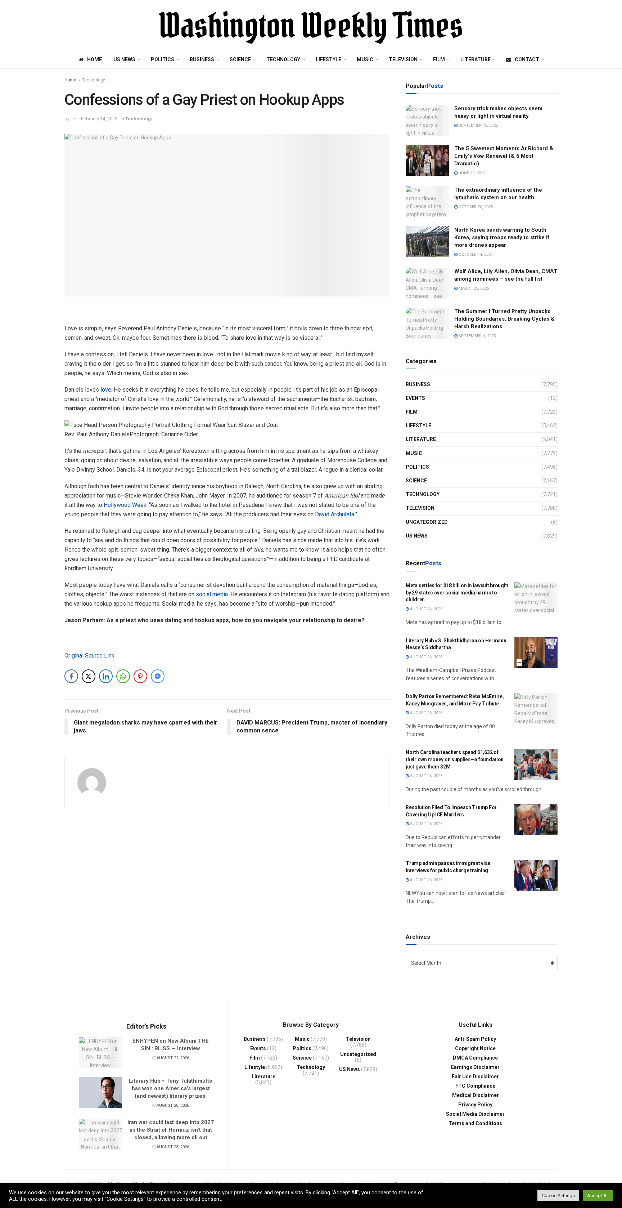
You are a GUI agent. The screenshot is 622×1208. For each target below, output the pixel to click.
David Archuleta (334, 514)
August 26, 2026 (425, 609)
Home (94, 59)
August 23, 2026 (172, 1147)
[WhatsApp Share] (123, 676)
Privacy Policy (475, 1104)
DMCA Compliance (475, 1058)
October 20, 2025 (475, 207)
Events (415, 398)
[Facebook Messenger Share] (157, 676)
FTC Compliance (475, 1086)
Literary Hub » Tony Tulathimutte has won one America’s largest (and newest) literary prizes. (170, 1088)
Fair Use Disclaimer (475, 1076)
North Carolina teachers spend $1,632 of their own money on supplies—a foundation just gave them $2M (455, 759)
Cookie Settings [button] (558, 1195)
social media (212, 594)
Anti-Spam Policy (475, 1039)
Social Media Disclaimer (475, 1114)
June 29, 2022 (471, 173)
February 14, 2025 (99, 118)
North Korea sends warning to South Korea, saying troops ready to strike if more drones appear (502, 237)
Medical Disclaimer (475, 1095)
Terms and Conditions (475, 1123)
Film (439, 59)
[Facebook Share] (71, 676)
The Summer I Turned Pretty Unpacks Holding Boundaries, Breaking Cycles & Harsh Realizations (504, 319)
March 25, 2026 (473, 288)
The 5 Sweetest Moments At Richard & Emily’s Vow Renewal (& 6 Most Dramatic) (503, 156)
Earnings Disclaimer (475, 1067)
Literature (475, 59)
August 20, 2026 (172, 1105)
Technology (283, 59)
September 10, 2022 (478, 125)
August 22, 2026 (172, 1058)
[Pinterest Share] (140, 676)
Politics (162, 59)
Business (202, 59)
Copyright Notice (475, 1048)
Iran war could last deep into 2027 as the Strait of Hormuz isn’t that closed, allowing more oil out (170, 1130)
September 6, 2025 (477, 336)
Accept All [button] (598, 1195)
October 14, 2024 (475, 254)
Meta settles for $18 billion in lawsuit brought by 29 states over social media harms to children (457, 592)
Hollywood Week (125, 505)
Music (365, 59)
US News (124, 59)
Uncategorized (427, 522)
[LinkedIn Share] (106, 676)
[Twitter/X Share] (88, 676)
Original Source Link (89, 655)
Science (240, 59)
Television (403, 59)
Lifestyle (328, 59)
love (105, 389)
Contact (527, 59)
